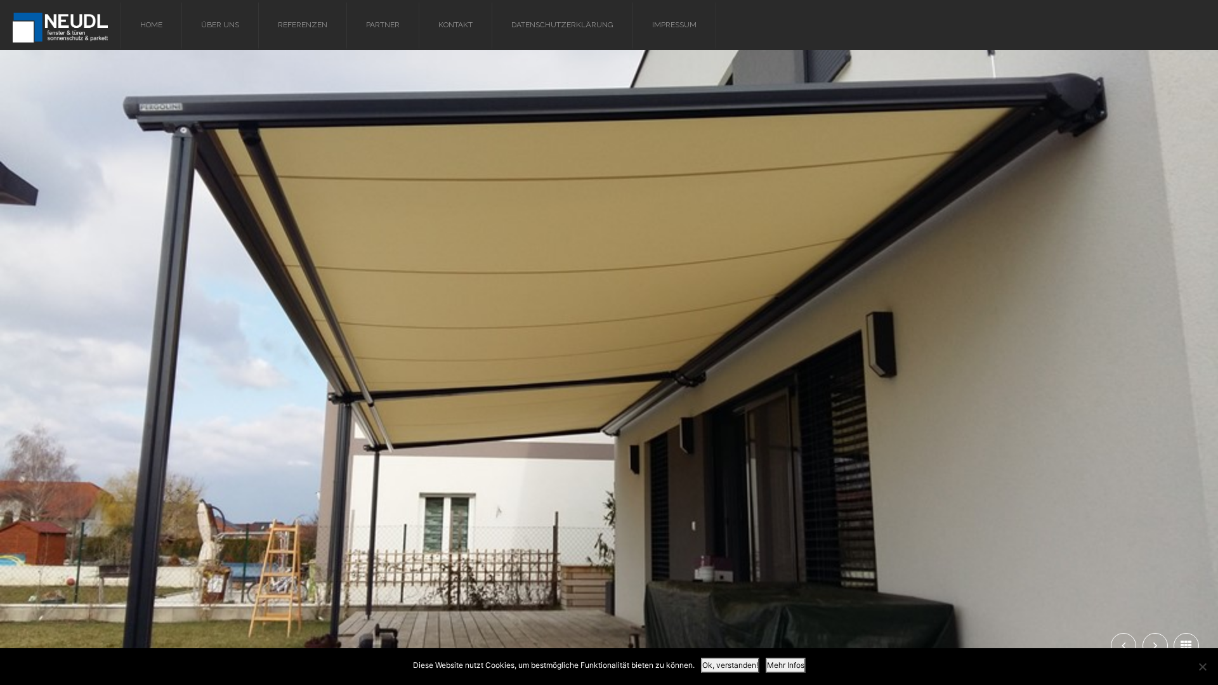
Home (151, 24)
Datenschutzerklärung (562, 24)
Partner (383, 24)
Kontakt (455, 24)
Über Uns (220, 24)
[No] (1202, 666)
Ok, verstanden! (730, 665)
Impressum (674, 24)
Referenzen (302, 24)
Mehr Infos (785, 665)
